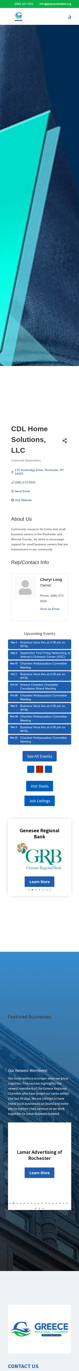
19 (39, 1208)
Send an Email (49, 609)
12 (49, 1203)
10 (42, 1203)
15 (60, 1203)
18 (36, 1208)
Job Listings (39, 800)
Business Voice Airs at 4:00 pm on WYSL (42, 644)
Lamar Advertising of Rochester (39, 1155)
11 (45, 1203)
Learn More (39, 881)
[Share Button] (64, 440)
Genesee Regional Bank (39, 833)
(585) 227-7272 (24, 4)
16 (63, 1203)
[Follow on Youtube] (39, 769)
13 (53, 1203)
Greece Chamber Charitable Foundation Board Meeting (39, 686)
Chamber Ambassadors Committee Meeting (43, 665)
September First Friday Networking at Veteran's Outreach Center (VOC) (45, 654)
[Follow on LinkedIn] (48, 769)
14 (56, 1203)
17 (67, 1203)
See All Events (39, 756)
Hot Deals (39, 786)
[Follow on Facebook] (30, 769)
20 (43, 1208)
